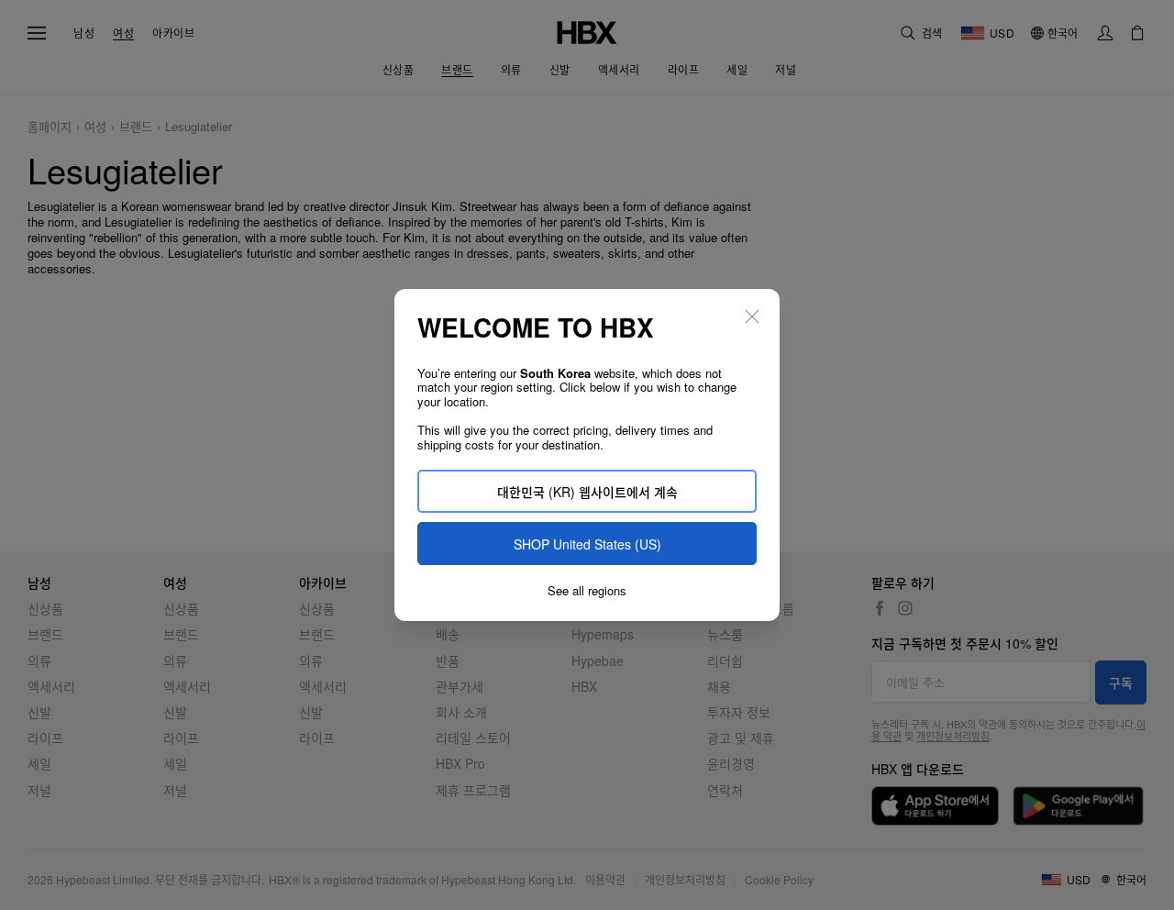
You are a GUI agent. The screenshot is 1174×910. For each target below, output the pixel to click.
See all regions (587, 590)
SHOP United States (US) (587, 544)
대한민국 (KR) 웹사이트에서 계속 (587, 492)
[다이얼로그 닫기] (752, 316)
